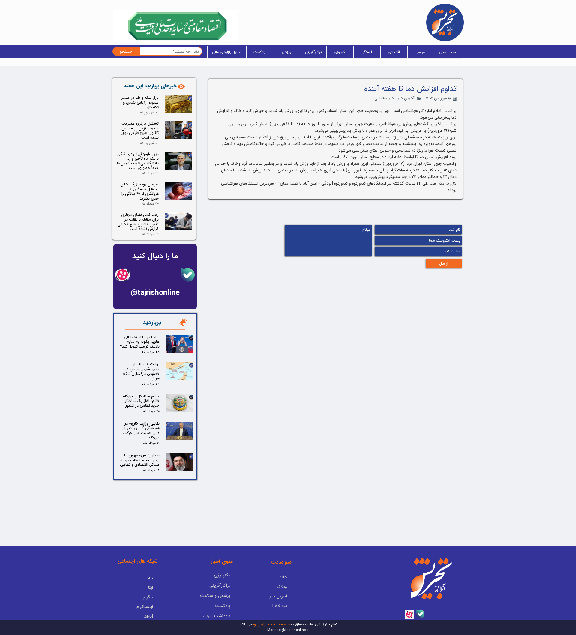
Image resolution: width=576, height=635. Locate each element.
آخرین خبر (406, 98)
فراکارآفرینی (313, 52)
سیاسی (421, 52)
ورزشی (286, 52)
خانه (283, 577)
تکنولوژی (340, 52)
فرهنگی (367, 52)
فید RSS (279, 606)
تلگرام (148, 597)
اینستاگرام (144, 606)
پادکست (260, 52)
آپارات (148, 616)
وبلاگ (282, 586)
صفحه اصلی (448, 52)
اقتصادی (394, 52)
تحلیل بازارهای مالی (227, 52)
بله (150, 578)
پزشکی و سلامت (215, 595)
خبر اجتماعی (384, 98)
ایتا (150, 587)
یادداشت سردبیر (215, 616)
